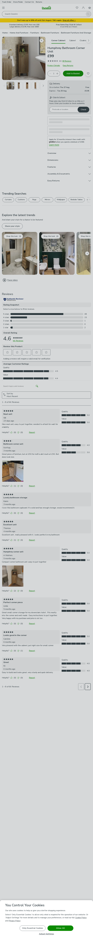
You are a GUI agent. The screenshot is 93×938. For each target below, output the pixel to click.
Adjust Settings (46, 934)
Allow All (60, 928)
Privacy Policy (14, 920)
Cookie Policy (81, 917)
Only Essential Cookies (32, 928)
